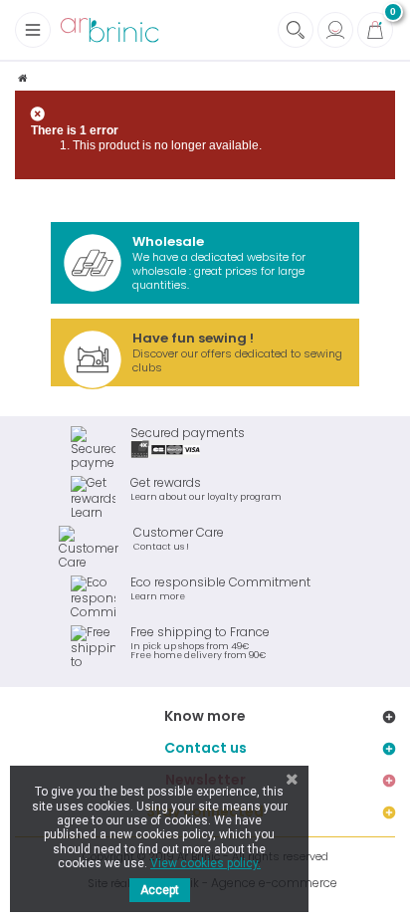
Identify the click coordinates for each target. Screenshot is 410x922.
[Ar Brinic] (109, 30)
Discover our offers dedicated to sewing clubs (237, 352)
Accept (159, 890)
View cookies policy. (205, 863)
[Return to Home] (22, 78)
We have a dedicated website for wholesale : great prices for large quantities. (219, 262)
